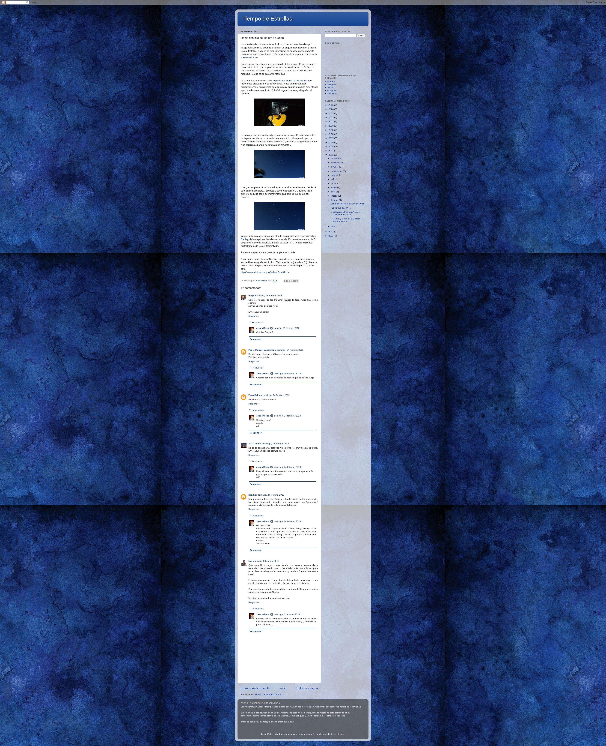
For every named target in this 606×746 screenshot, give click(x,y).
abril (333, 192)
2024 (331, 109)
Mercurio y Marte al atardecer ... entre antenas (346, 220)
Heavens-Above (249, 57)
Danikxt (252, 495)
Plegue (252, 295)
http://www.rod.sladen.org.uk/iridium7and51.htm (265, 272)
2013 (331, 155)
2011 (331, 236)
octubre (335, 167)
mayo (334, 187)
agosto (335, 175)
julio (333, 179)
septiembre (337, 171)
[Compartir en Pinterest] (297, 280)
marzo (334, 196)
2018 (331, 134)
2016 (331, 142)
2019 (331, 130)
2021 (331, 121)
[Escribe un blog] (288, 280)
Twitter (330, 87)
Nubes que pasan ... (340, 208)
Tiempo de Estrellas (267, 18)
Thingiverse (332, 93)
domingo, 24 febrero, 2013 (290, 350)
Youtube (331, 82)
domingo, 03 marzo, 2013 (266, 561)
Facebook (331, 85)
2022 (331, 117)
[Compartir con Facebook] (294, 280)
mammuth (309, 734)
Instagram (332, 90)
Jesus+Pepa (262, 328)
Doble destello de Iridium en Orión (347, 204)
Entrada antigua (307, 688)
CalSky (244, 239)
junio (333, 183)
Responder (253, 316)
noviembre (336, 163)
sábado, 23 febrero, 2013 (269, 295)
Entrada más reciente (255, 688)
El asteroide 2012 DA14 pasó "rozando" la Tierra (345, 213)
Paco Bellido (255, 395)
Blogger (341, 734)
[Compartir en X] (291, 280)
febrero (335, 200)
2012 (331, 232)
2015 (331, 146)
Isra (250, 561)
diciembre (336, 158)
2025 (331, 105)
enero (334, 226)
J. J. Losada (254, 443)
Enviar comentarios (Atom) (268, 694)
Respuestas (258, 322)
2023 (331, 113)
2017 (331, 138)
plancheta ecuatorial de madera (291, 80)
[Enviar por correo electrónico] (285, 280)
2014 (331, 151)
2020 (331, 126)
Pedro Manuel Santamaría (262, 350)
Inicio (283, 688)
